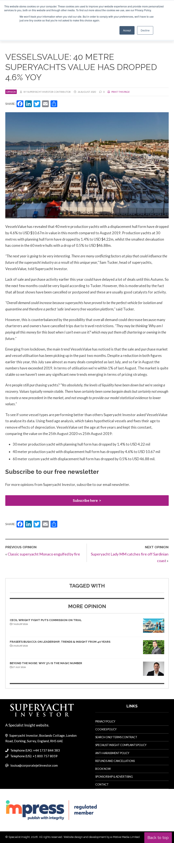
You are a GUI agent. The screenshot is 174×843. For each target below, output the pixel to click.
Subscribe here (85, 500)
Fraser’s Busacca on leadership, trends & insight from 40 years (60, 641)
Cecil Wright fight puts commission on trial (46, 620)
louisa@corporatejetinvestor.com (34, 765)
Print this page (120, 91)
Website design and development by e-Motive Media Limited (101, 837)
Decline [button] (145, 30)
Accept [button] (127, 30)
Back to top (158, 837)
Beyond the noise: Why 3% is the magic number (46, 663)
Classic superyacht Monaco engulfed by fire (44, 554)
